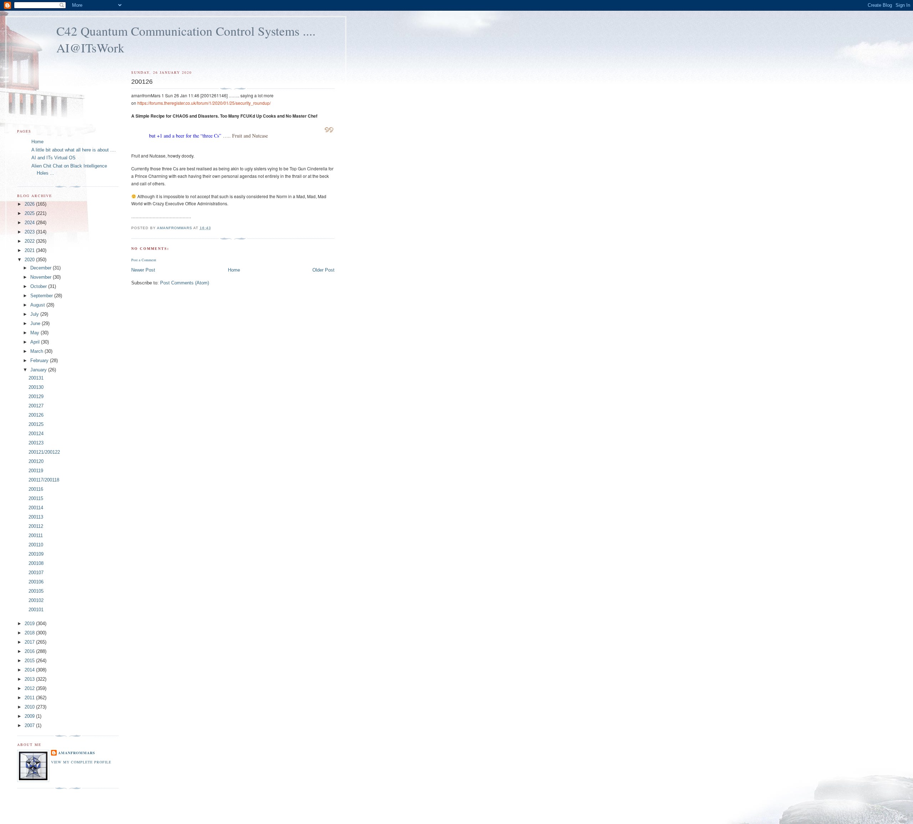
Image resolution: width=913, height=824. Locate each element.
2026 (30, 204)
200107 (36, 572)
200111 (36, 535)
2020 (30, 259)
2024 (30, 222)
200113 (36, 517)
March (37, 351)
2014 (30, 670)
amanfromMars (76, 752)
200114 (36, 507)
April (35, 342)
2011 (30, 697)
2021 (30, 250)
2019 (30, 623)
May (35, 332)
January (39, 369)
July (35, 314)
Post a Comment (143, 259)
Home (234, 270)
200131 (36, 378)
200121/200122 (44, 452)
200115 (36, 498)
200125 (36, 424)
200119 (36, 470)
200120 (36, 461)
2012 (30, 688)
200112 (36, 526)
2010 (30, 707)
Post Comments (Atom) (184, 282)
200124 (36, 433)
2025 (30, 213)
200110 (36, 544)
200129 (36, 396)
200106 (36, 581)
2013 (30, 679)
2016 (30, 651)
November (41, 277)
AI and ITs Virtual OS (53, 157)
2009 (30, 716)
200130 (36, 387)
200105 (36, 591)
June (36, 323)
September (42, 295)
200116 (36, 489)
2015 (30, 660)
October (39, 286)
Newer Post (143, 270)
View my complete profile (81, 761)
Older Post (323, 270)
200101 (36, 609)
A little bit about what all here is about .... (73, 150)
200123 (36, 443)
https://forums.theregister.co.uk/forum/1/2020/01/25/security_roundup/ (204, 103)
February (40, 360)
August (38, 305)
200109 (36, 554)
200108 (36, 563)
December (41, 268)
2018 (30, 632)
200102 (36, 600)
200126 (36, 415)
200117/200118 (44, 480)
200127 (36, 405)
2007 (30, 725)
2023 (30, 232)
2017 (30, 642)
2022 (30, 241)
